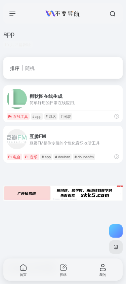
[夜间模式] (116, 247)
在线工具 (20, 116)
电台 (16, 156)
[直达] (116, 116)
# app (36, 116)
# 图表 (65, 116)
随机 (30, 68)
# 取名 (51, 116)
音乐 (33, 156)
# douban (62, 156)
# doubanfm (84, 156)
